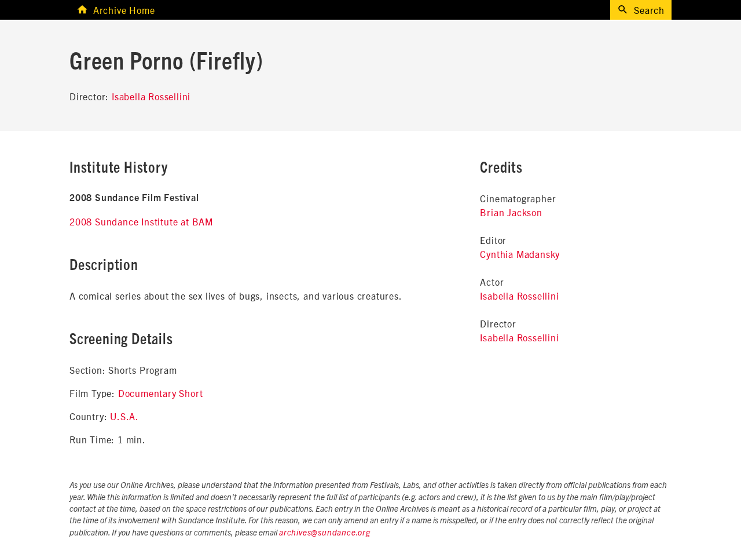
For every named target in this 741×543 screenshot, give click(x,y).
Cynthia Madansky (520, 254)
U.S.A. (124, 416)
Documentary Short (160, 393)
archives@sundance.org (324, 533)
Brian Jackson (511, 212)
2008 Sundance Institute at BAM (141, 221)
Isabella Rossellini (151, 96)
